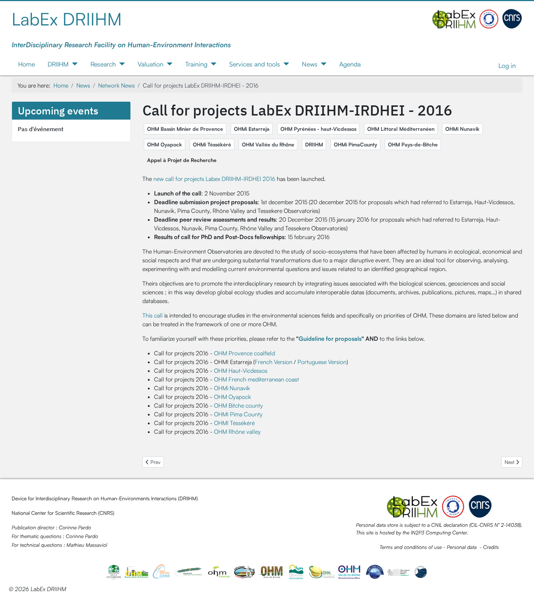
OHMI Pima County (238, 414)
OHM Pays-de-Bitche (413, 144)
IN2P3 (417, 532)
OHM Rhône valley (237, 431)
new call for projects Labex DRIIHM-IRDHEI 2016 (213, 178)
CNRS (106, 513)
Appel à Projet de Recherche (182, 160)
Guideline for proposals (330, 338)
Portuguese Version (322, 361)
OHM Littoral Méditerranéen (400, 129)
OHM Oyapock (164, 144)
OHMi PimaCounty (355, 144)
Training (196, 64)
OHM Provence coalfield (244, 353)
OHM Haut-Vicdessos (240, 370)
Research (103, 64)
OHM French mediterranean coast (256, 379)
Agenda (350, 64)
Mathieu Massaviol (86, 545)
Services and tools (254, 64)
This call (152, 315)
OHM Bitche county (238, 405)
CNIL (436, 525)
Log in (507, 65)
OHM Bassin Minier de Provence (185, 129)
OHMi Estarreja (252, 129)
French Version (273, 361)
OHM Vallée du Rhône (268, 144)
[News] (322, 64)
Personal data (462, 547)
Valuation (150, 64)
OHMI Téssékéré (234, 423)
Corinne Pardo (75, 527)
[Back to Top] (521, 588)
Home (26, 64)
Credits (491, 547)
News (309, 64)
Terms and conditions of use (411, 547)
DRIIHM (58, 64)
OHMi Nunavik (462, 129)
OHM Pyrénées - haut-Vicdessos (318, 129)
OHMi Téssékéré (212, 144)
